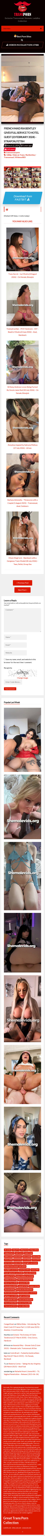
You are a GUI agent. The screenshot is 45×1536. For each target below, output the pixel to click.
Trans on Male (11, 1303)
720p (34, 1250)
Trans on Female (25, 1299)
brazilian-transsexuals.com (15, 1266)
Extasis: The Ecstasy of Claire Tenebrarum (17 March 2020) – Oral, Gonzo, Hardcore (21, 1338)
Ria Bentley (30, 155)
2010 (17, 1256)
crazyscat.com (26, 1528)
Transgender (11, 1299)
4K (8, 1250)
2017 (8, 1263)
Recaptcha (8, 668)
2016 (36, 1260)
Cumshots (25, 1270)
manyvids (24, 1283)
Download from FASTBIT (22, 198)
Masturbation (10, 1286)
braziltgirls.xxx (11, 1270)
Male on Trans (18, 155)
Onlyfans (34, 1286)
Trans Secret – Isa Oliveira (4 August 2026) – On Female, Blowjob (22, 275)
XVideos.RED (20, 157)
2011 (27, 1256)
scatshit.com (7, 1528)
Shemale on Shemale (24, 1289)
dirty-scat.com (16, 1528)
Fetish (35, 1270)
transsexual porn (13, 152)
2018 (17, 1263)
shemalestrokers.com (27, 1293)
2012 (36, 1256)
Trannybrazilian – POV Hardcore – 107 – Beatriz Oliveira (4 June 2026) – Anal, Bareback (22, 332)
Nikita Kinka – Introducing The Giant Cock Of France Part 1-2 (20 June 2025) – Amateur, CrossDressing (22, 1327)
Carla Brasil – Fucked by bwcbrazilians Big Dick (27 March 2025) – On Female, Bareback (21, 1356)
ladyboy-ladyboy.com (24, 1276)
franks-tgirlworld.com (13, 1273)
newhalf (22, 1286)
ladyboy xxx (10, 1279)
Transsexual (9, 157)
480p (24, 1250)
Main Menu (6, 28)
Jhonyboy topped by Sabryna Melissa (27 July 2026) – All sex (22, 446)
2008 (28, 1253)
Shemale (9, 1289)
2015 (27, 1260)
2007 (19, 1253)
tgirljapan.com (11, 1296)
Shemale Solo (11, 1293)
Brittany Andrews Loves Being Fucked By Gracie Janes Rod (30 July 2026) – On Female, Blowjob (22, 390)
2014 (17, 1260)
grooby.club (30, 1273)
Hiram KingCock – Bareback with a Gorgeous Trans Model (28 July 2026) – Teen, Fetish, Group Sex (22, 561)
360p (15, 1250)
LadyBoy (9, 1276)
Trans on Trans (24, 1303)
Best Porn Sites (24, 36)
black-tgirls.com (30, 1263)
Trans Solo (23, 1306)
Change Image (22, 678)
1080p (9, 155)
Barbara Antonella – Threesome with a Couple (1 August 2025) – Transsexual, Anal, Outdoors (22, 503)
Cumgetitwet (9, 1324)
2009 (8, 1256)
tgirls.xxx (24, 1296)
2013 (8, 1260)
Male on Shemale (25, 1279)
